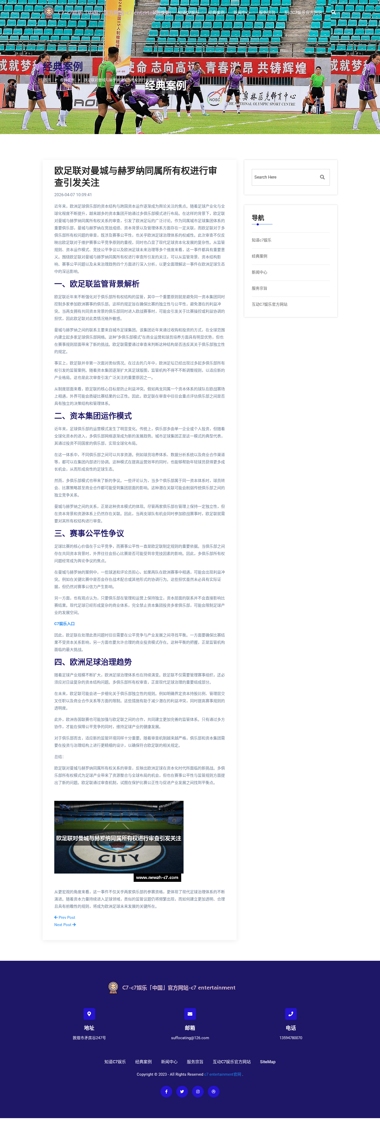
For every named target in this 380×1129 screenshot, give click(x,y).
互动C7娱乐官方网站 (303, 12)
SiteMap (268, 1061)
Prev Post (66, 917)
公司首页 (161, 12)
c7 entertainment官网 (222, 1074)
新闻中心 (241, 12)
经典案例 (216, 12)
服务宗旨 (267, 12)
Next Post (63, 924)
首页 (47, 80)
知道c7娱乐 (188, 12)
